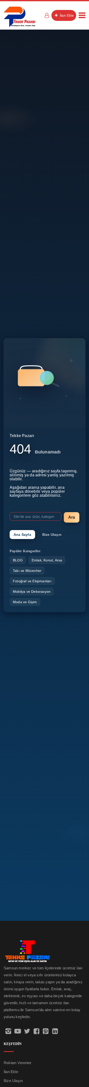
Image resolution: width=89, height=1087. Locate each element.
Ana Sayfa (22, 535)
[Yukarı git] (79, 1063)
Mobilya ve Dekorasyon (31, 591)
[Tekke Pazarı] (20, 16)
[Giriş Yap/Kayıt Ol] (46, 15)
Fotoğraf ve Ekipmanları (32, 581)
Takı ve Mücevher (27, 571)
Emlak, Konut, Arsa (47, 560)
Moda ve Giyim (25, 602)
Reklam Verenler (17, 1063)
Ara (71, 517)
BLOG (18, 560)
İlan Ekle (66, 15)
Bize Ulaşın (52, 535)
